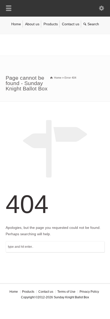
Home (16, 24)
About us (32, 24)
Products (50, 24)
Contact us (70, 24)
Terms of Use (66, 291)
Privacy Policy (89, 291)
